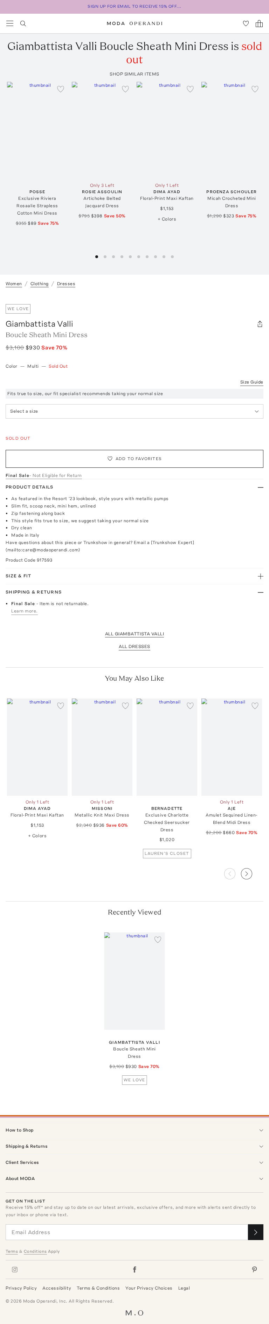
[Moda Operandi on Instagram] (14, 1269)
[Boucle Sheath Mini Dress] (134, 981)
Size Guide (251, 382)
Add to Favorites (139, 458)
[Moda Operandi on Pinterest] (254, 1269)
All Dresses (134, 646)
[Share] (259, 324)
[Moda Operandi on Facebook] (134, 1269)
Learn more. (24, 611)
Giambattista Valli (39, 324)
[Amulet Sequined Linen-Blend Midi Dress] (231, 747)
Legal (184, 1288)
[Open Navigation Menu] (10, 23)
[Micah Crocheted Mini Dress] (231, 130)
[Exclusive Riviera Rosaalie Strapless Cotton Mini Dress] (37, 130)
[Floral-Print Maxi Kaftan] (167, 130)
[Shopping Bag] (259, 23)
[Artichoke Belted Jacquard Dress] (102, 130)
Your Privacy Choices (148, 1288)
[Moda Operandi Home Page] (135, 23)
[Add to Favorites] (60, 89)
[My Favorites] (245, 23)
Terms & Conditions (98, 1288)
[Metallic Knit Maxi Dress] (102, 747)
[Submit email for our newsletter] (255, 1232)
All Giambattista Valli (134, 633)
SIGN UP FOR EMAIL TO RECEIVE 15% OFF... (134, 6)
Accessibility (56, 1288)
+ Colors (167, 219)
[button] (252, 872)
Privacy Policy (21, 1288)
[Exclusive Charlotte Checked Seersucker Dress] (167, 747)
